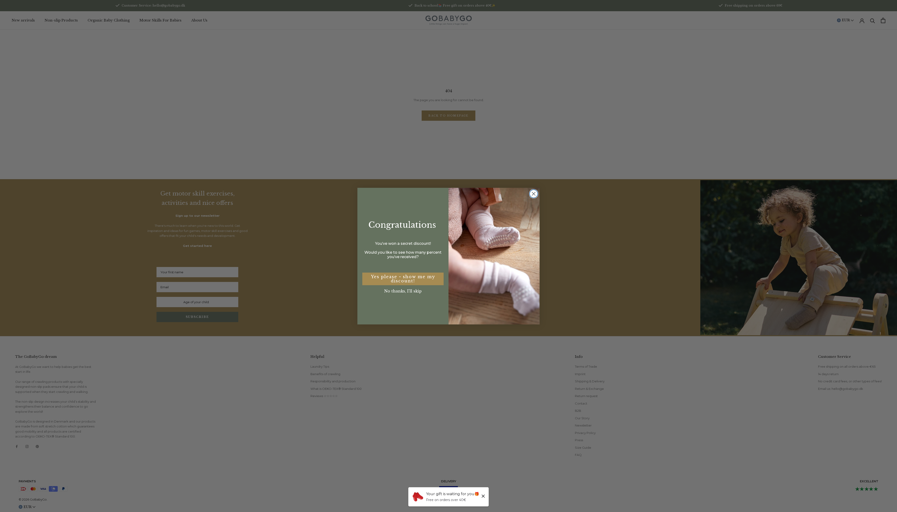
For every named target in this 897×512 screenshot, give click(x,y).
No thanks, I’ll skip (403, 291)
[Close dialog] (534, 194)
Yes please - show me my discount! (403, 279)
